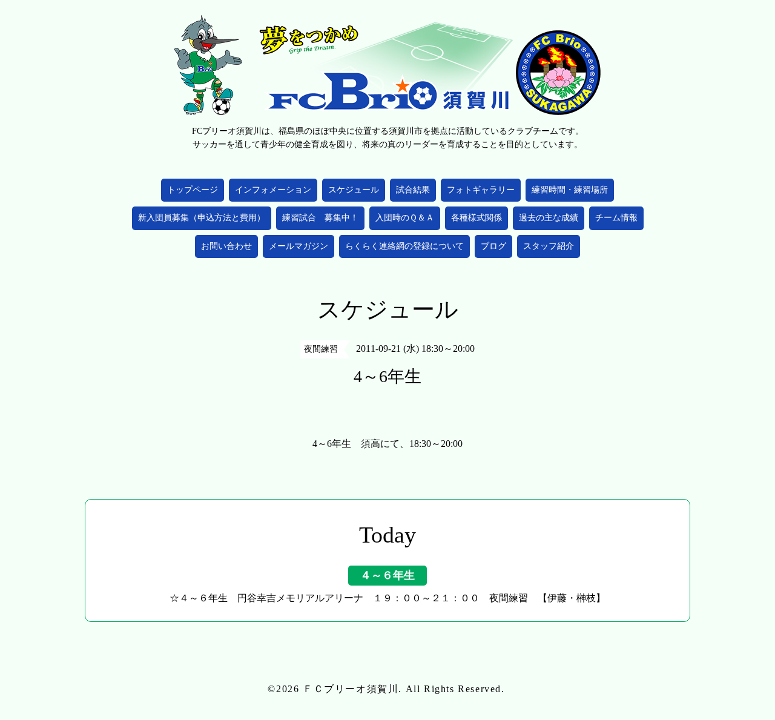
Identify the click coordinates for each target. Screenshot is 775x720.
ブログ (493, 246)
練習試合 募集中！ (320, 217)
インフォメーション (273, 189)
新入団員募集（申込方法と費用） (201, 217)
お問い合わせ (226, 246)
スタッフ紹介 (548, 246)
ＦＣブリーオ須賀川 (350, 689)
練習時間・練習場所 (570, 189)
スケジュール (353, 189)
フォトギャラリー (481, 189)
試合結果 (413, 189)
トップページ (192, 189)
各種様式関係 (476, 217)
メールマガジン (298, 246)
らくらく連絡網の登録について (404, 246)
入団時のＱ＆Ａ (404, 217)
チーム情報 (616, 217)
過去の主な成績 (548, 217)
